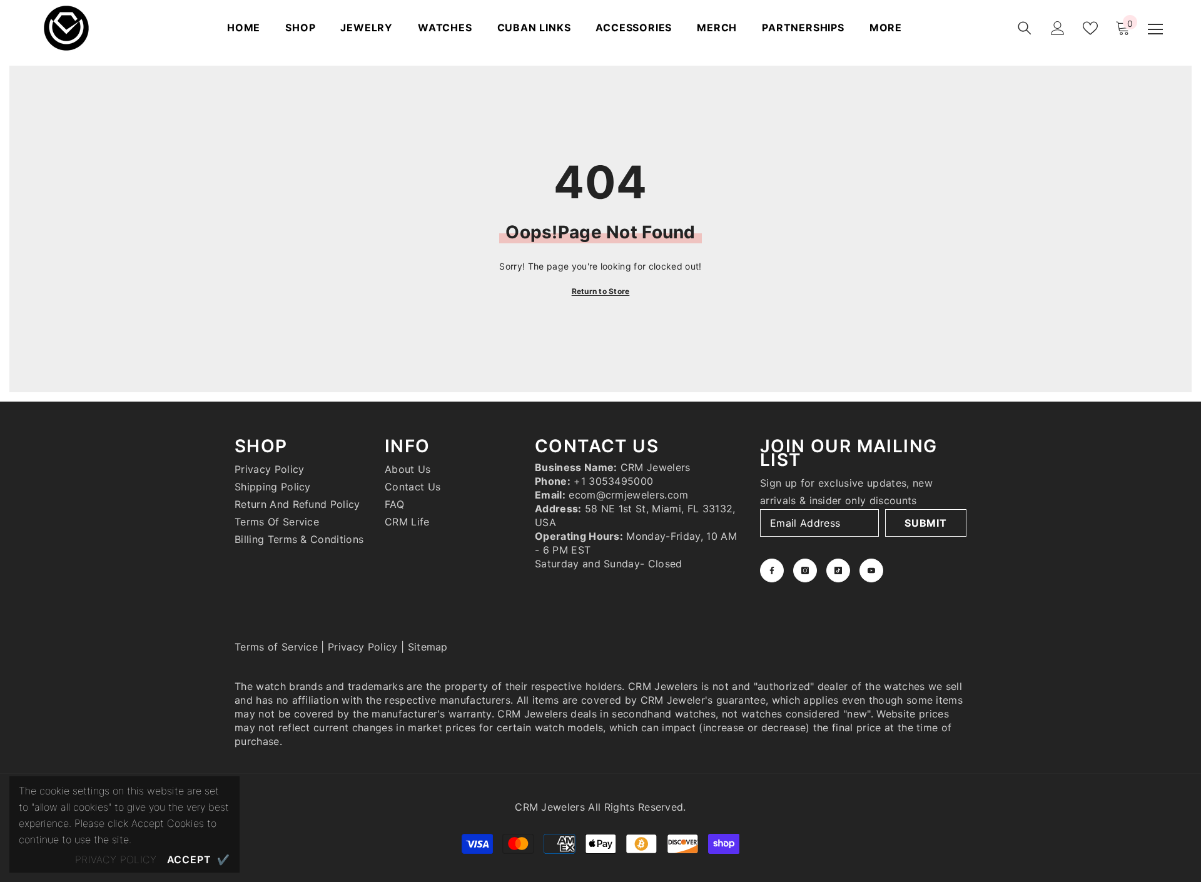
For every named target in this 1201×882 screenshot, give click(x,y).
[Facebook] (772, 570)
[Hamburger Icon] (1155, 29)
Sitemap (428, 647)
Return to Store (601, 291)
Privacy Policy (362, 647)
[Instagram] (805, 570)
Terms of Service (276, 647)
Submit (926, 523)
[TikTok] (838, 570)
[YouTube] (871, 570)
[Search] (1024, 28)
